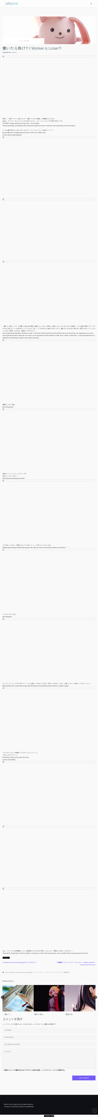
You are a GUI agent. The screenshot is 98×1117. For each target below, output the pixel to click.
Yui (16, 52)
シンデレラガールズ (50, 972)
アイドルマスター (38, 972)
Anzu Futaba (9, 972)
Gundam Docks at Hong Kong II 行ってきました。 (20, 962)
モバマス (60, 972)
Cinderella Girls (19, 972)
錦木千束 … (70, 1014)
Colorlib (14, 1107)
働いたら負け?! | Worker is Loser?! (31, 48)
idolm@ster (28, 972)
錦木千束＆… (8, 1014)
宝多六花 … (38, 1014)
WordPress (30, 1107)
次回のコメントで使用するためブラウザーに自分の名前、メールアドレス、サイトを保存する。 (35, 1070)
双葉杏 (66, 972)
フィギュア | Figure (23, 41)
